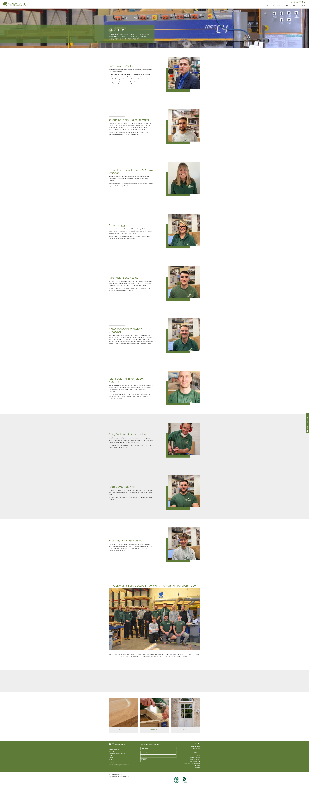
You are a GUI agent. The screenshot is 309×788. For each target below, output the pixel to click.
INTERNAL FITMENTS (195, 757)
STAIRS (198, 755)
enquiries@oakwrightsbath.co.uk (119, 765)
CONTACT (197, 768)
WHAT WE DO (196, 748)
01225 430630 (296, 2)
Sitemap (126, 776)
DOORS (198, 750)
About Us (267, 6)
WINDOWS (197, 753)
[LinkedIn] (304, 2)
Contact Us (302, 6)
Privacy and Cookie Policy (116, 776)
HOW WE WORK (195, 746)
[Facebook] (302, 2)
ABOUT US (197, 744)
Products (276, 6)
